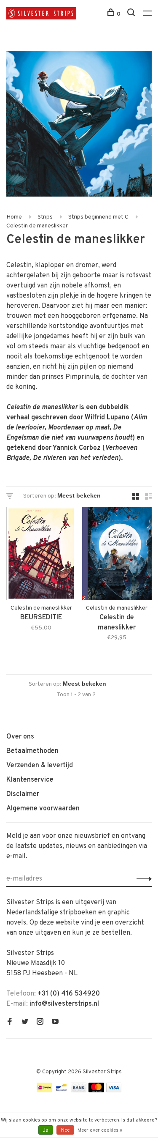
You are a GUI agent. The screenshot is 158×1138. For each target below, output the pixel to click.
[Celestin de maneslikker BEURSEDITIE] (41, 555)
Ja (45, 1130)
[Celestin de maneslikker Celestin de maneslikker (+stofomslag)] (117, 555)
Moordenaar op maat (79, 428)
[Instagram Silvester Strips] (40, 1022)
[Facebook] (9, 1022)
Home (14, 217)
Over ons (20, 737)
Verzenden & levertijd (39, 765)
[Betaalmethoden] (44, 1090)
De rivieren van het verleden (75, 458)
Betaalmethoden (32, 751)
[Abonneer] (142, 879)
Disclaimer (22, 794)
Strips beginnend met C (98, 217)
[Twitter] (24, 1022)
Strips (45, 217)
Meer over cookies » (100, 1130)
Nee (65, 1130)
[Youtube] (55, 1022)
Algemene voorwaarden (43, 808)
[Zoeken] (132, 14)
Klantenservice (30, 780)
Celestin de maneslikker (37, 226)
